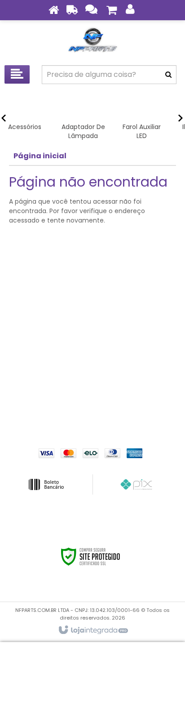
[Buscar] (168, 74)
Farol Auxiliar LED (92, 316)
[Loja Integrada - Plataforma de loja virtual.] (92, 630)
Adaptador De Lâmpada (93, 303)
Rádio (92, 397)
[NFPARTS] (92, 40)
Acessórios (93, 289)
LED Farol (92, 356)
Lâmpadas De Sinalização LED (92, 343)
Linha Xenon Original (92, 370)
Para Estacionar (92, 383)
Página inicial (39, 156)
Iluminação (92, 330)
